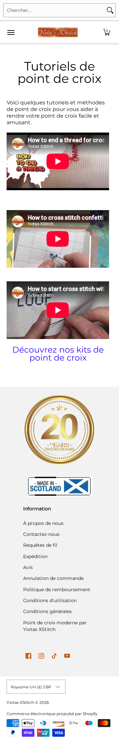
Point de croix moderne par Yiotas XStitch (55, 626)
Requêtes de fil (40, 545)
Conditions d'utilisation (50, 600)
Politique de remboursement (56, 590)
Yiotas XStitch (20, 702)
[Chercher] (110, 10)
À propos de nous (43, 523)
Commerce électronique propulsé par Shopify (52, 713)
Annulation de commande (53, 578)
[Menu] (11, 32)
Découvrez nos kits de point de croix (58, 354)
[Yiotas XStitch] (58, 32)
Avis (28, 567)
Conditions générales (47, 611)
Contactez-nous (41, 534)
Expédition (35, 556)
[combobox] (54, 10)
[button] (106, 32)
